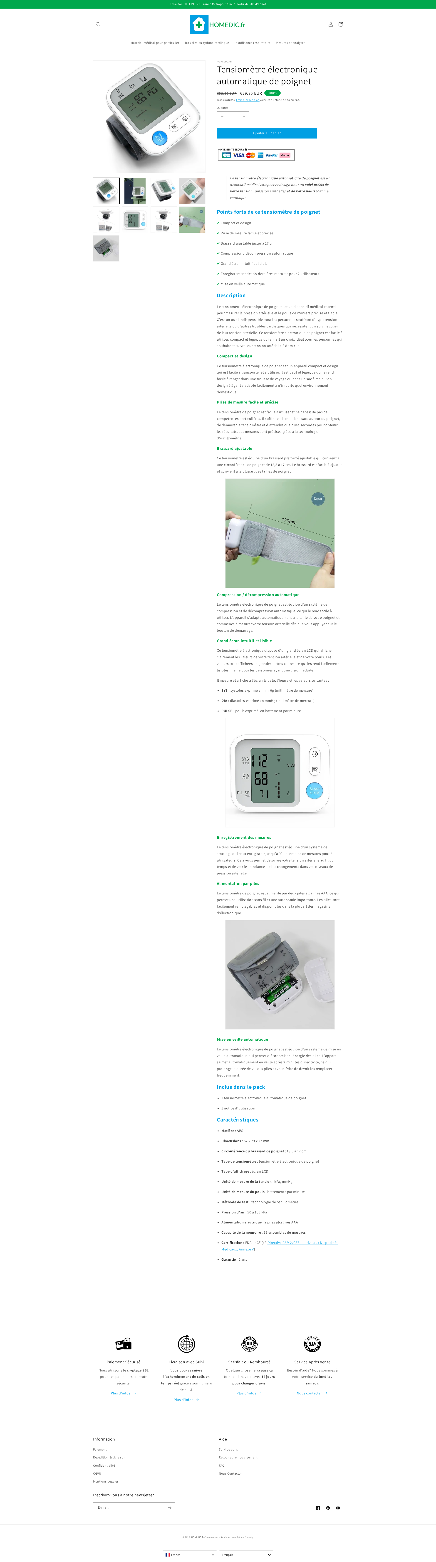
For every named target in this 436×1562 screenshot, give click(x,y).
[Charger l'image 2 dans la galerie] (135, 191)
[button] (98, 24)
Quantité (222, 108)
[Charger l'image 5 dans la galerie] (106, 219)
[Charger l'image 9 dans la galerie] (106, 248)
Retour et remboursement (238, 1457)
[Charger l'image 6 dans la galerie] (135, 219)
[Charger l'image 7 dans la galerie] (164, 219)
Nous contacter (309, 1393)
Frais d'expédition (248, 99)
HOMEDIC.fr (197, 1537)
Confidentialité (104, 1465)
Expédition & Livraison (109, 1457)
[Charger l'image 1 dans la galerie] (106, 191)
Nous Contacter (230, 1473)
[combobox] (190, 1554)
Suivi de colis (228, 1449)
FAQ (222, 1465)
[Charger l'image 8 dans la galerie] (192, 219)
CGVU (97, 1473)
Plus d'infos (120, 1393)
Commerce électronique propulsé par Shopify (228, 1537)
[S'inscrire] (170, 1507)
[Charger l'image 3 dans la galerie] (164, 191)
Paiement (100, 1449)
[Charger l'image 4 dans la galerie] (192, 191)
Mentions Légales (106, 1481)
